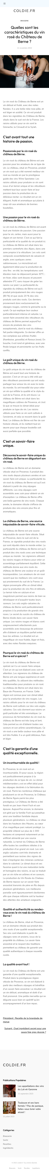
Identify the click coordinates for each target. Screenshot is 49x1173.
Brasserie (24, 21)
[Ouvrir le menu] (4, 3)
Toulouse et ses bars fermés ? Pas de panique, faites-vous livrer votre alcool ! (31, 1107)
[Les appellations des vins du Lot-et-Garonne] (9, 1091)
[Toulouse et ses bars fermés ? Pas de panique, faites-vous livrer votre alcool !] (9, 1108)
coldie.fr (24, 10)
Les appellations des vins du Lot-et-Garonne (31, 1088)
